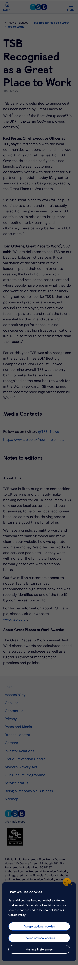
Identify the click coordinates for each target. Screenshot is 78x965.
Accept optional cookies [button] (39, 926)
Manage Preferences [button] (39, 949)
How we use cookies (25, 892)
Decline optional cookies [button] (39, 938)
